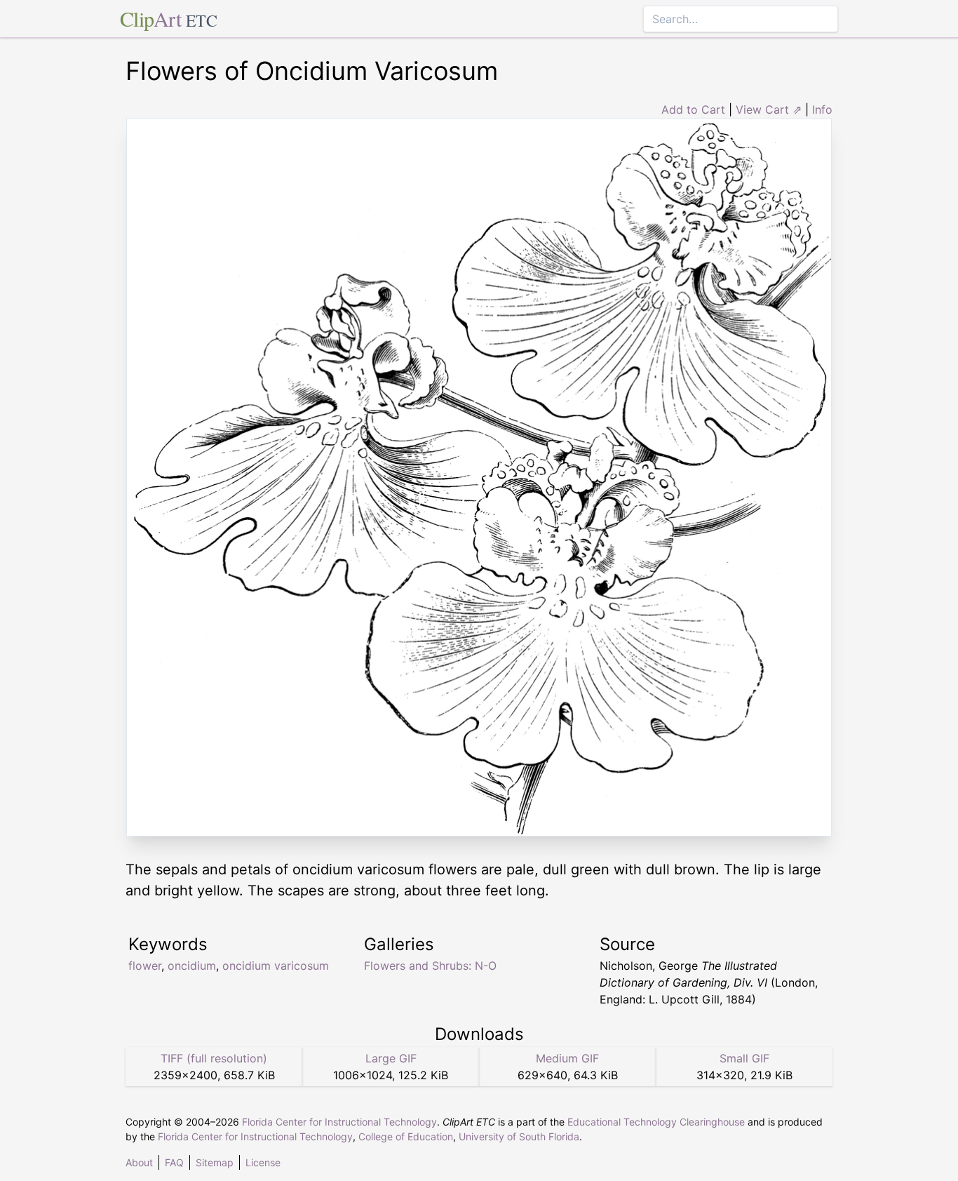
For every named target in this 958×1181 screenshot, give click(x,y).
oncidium (192, 966)
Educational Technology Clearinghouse (656, 1122)
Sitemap (215, 1162)
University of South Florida (519, 1136)
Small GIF (744, 1058)
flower (144, 966)
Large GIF (391, 1058)
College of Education (405, 1136)
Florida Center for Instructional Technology (339, 1122)
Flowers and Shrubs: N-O (430, 966)
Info (822, 109)
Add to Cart (693, 109)
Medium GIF (567, 1058)
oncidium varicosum (275, 966)
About (139, 1162)
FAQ (174, 1162)
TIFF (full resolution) (214, 1058)
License (263, 1162)
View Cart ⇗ (769, 109)
